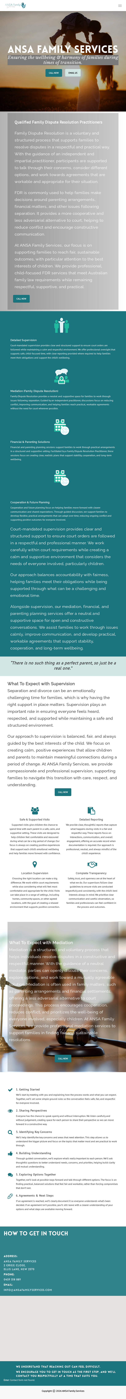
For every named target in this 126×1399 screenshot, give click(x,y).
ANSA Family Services (20, 1261)
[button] (120, 5)
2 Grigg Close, (15, 1265)
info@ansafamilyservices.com (28, 1290)
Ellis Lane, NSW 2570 (19, 1269)
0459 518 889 (12, 1279)
